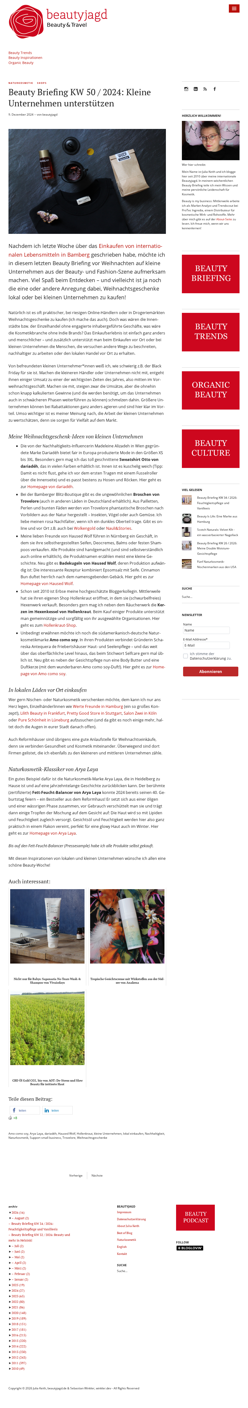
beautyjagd (49, 114)
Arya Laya (36, 1133)
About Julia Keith (128, 1226)
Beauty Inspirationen (25, 57)
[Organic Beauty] (211, 410)
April (20, 1262)
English (122, 1247)
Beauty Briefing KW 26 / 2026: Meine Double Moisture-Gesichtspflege (217, 548)
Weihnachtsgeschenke (92, 1138)
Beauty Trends (20, 52)
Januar (21, 1279)
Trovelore (69, 1138)
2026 (18, 1212)
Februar (22, 1274)
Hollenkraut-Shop (60, 625)
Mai (19, 1257)
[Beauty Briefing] (211, 293)
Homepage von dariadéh (50, 486)
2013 (19, 1352)
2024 (18, 1290)
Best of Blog (124, 1233)
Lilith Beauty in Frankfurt (42, 713)
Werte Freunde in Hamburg (98, 706)
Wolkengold (84, 528)
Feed (205, 92)
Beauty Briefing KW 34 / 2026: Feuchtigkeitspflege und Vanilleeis (217, 503)
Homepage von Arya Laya (53, 833)
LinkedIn (195, 92)
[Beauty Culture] (211, 468)
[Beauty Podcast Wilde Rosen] (195, 1231)
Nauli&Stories (118, 528)
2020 (19, 1313)
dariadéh (51, 1133)
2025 (18, 1285)
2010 (18, 1368)
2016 (19, 1335)
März (20, 1268)
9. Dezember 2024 (20, 114)
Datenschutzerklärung (208, 658)
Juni (19, 1251)
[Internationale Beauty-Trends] (211, 351)
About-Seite (224, 219)
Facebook (214, 92)
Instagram (186, 92)
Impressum (124, 1212)
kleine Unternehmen (108, 1133)
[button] (25, 1110)
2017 (19, 1329)
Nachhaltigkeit (154, 1133)
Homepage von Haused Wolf (47, 583)
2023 (18, 1296)
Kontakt (122, 1254)
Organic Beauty (20, 62)
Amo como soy (18, 1133)
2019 (19, 1318)
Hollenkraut (85, 1133)
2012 (19, 1357)
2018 (19, 1324)
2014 (19, 1346)
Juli (19, 1246)
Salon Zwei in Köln (140, 713)
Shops (42, 83)
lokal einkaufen (133, 1133)
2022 (18, 1301)
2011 (19, 1363)
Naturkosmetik (20, 83)
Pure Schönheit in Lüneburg (43, 720)
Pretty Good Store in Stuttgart (94, 713)
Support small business (45, 1138)
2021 (18, 1307)
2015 (19, 1340)
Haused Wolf (66, 1133)
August (22, 1218)
